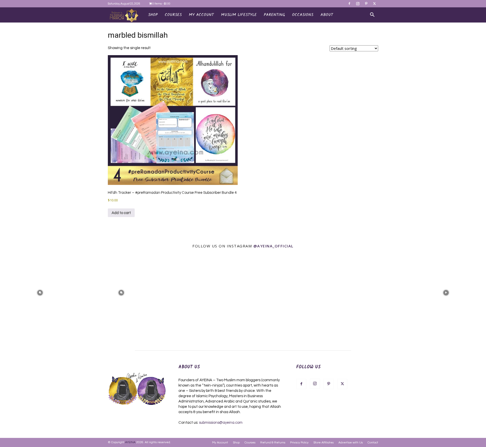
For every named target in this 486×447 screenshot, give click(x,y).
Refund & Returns (272, 442)
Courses (250, 442)
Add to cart (121, 213)
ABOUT (326, 15)
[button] (372, 15)
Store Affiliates (323, 442)
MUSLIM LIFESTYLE (239, 15)
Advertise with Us (350, 442)
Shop (153, 15)
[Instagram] (357, 3)
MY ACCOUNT (201, 15)
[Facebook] (349, 3)
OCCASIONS (302, 15)
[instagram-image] (40, 292)
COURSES (173, 15)
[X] (374, 3)
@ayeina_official (273, 245)
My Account (220, 442)
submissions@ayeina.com (220, 422)
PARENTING (274, 15)
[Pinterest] (366, 3)
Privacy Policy (299, 442)
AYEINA (130, 442)
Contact (373, 442)
